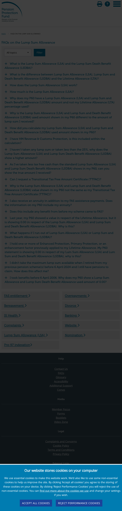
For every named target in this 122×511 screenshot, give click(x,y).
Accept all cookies (36, 503)
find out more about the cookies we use (64, 490)
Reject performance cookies (79, 503)
